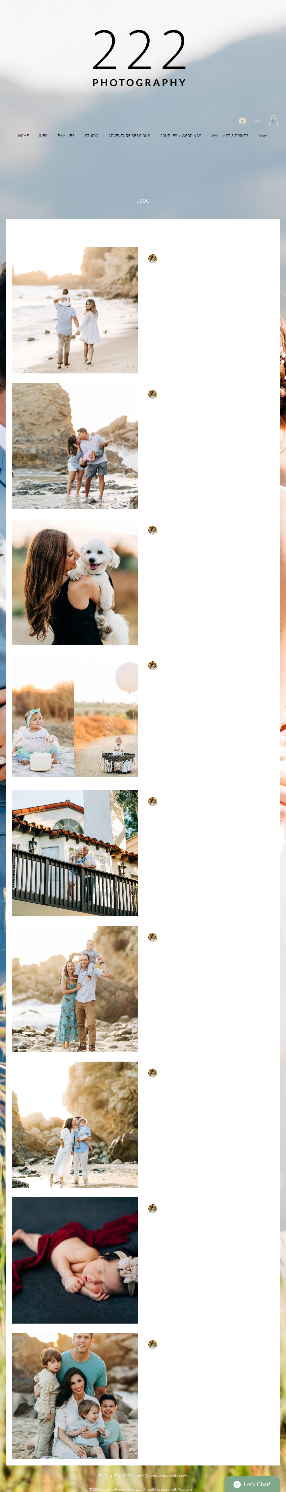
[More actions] (263, 258)
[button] (273, 120)
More (206, 230)
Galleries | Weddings (172, 230)
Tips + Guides (84, 230)
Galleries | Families (124, 230)
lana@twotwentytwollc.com (162, 1476)
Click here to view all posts (36, 230)
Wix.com (185, 1489)
